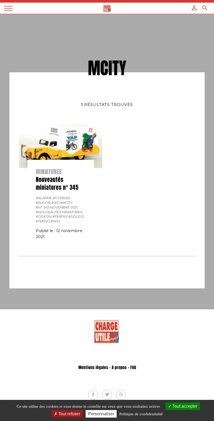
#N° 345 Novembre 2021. (57, 207)
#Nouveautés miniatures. (59, 212)
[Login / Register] (194, 8)
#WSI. (56, 221)
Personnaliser (101, 414)
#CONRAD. (62, 198)
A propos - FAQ (124, 367)
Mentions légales (93, 367)
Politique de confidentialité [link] (141, 414)
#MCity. (67, 203)
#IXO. (55, 203)
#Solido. (76, 216)
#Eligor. (43, 203)
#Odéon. (44, 216)
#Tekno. (43, 221)
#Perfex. (60, 216)
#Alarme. (44, 198)
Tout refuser (68, 414)
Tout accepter (184, 406)
